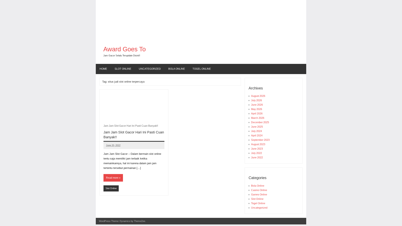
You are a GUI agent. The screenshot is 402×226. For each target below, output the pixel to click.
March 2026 (257, 118)
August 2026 (258, 96)
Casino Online (259, 190)
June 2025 (257, 126)
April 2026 (257, 113)
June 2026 (257, 104)
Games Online (259, 194)
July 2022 (256, 153)
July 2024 (256, 131)
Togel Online (202, 68)
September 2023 (260, 140)
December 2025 (260, 122)
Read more (112, 177)
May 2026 (256, 109)
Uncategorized (150, 68)
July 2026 (256, 100)
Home (103, 68)
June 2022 (257, 157)
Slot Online (123, 68)
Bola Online (176, 68)
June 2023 (257, 148)
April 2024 (257, 135)
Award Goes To (124, 49)
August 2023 (258, 144)
